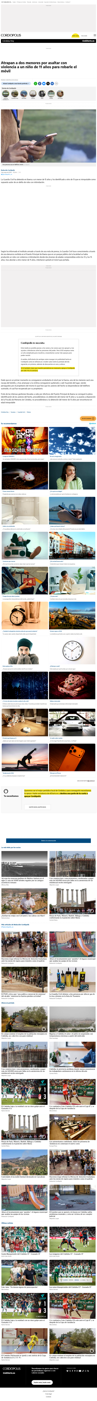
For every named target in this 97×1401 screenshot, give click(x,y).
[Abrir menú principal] (95, 35)
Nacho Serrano (5, 1111)
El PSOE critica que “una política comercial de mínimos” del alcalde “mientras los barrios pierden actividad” (23, 995)
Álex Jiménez (53, 1111)
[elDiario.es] (13, 1373)
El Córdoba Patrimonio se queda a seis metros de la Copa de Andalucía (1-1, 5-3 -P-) (23, 1356)
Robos (29, 412)
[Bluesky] (44, 83)
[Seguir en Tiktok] (83, 1371)
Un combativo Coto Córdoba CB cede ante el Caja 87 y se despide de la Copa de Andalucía (71, 1107)
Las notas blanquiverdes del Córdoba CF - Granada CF (70, 1287)
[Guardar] (56, 83)
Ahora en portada (7, 1003)
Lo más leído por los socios (11, 847)
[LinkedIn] (52, 83)
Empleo (14, 2)
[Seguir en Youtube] (80, 1371)
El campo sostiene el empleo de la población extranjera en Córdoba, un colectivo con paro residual (24, 1035)
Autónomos (34, 2)
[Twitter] (48, 83)
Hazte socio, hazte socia (37, 807)
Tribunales (29, 2)
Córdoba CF (67, 2)
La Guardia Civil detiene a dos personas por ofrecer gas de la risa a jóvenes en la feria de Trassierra (72, 995)
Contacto (48, 1397)
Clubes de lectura (60, 2)
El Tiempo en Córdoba (21, 2)
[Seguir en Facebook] (72, 1371)
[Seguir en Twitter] (70, 1371)
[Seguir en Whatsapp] (85, 1371)
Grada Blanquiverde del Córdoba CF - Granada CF (20, 1254)
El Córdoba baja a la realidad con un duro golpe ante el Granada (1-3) (23, 1107)
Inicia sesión (84, 35)
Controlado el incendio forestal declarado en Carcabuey (23, 1177)
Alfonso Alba (5, 885)
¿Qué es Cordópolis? (48, 1391)
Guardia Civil (21, 412)
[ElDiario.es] (88, 41)
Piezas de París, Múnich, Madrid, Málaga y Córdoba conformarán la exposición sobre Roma (69, 917)
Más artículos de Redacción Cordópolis (15, 925)
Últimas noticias (7, 1223)
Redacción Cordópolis (8, 170)
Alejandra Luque (54, 885)
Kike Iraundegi (53, 1038)
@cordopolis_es (7, 174)
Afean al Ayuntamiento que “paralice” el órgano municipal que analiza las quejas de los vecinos (72, 960)
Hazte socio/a (75, 35)
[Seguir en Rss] (88, 1371)
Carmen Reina (53, 920)
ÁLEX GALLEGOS (54, 1256)
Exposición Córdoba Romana (50, 2)
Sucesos (13, 412)
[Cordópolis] (13, 1368)
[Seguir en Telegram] (74, 1371)
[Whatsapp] (35, 83)
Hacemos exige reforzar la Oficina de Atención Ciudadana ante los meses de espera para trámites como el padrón (24, 960)
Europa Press (53, 1146)
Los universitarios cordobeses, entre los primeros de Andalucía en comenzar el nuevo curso (69, 1142)
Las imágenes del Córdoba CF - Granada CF (66, 1254)
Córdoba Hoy (8, 41)
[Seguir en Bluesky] (67, 1371)
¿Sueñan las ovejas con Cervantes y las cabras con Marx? (23, 916)
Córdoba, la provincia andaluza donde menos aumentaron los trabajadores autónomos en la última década (72, 1070)
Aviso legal (48, 1394)
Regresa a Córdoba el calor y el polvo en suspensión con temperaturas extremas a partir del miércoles (71, 1035)
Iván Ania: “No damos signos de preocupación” (19, 1287)
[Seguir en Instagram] (77, 1371)
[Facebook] (39, 83)
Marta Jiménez (5, 918)
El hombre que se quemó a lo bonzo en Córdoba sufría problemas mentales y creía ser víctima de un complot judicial (70, 1214)
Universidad (40, 2)
